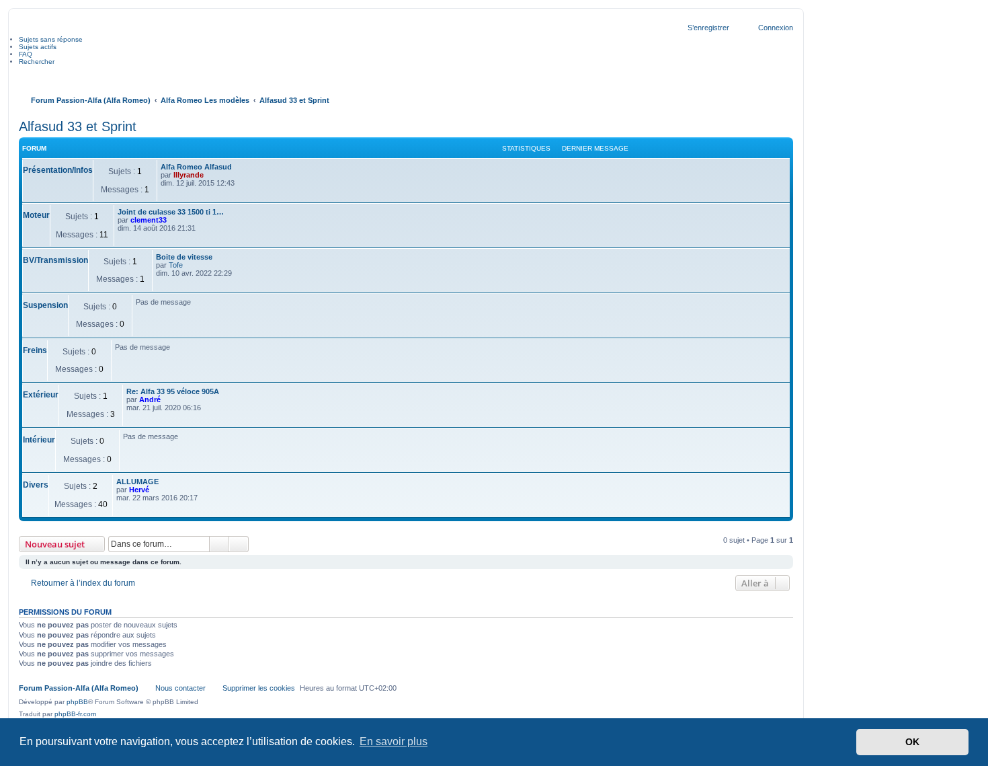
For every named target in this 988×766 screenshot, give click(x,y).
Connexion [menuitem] (775, 28)
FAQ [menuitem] (25, 54)
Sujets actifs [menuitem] (37, 46)
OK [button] (912, 741)
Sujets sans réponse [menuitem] (51, 39)
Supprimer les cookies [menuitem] (258, 688)
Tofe (176, 265)
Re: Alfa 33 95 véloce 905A (172, 391)
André (150, 399)
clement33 (148, 220)
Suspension (45, 305)
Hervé (139, 490)
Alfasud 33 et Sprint (77, 126)
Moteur (36, 215)
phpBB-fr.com (75, 714)
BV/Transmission (55, 260)
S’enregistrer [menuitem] (708, 28)
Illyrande (188, 175)
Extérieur (40, 394)
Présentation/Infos (58, 170)
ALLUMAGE (137, 481)
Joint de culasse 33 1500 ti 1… (171, 212)
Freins (35, 350)
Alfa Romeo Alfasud (196, 167)
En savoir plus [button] (393, 741)
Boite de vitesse (184, 257)
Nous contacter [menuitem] (180, 688)
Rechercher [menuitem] (36, 61)
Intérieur (39, 440)
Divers (35, 485)
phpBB (77, 701)
